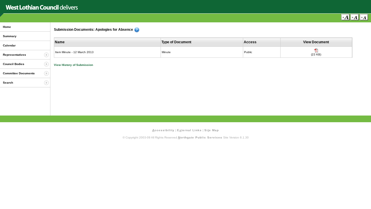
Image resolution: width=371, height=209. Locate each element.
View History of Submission (73, 64)
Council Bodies (13, 64)
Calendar (9, 45)
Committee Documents (19, 73)
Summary (10, 36)
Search (8, 82)
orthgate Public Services (200, 137)
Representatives (14, 54)
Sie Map (211, 130)
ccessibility (163, 130)
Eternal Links (189, 130)
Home (7, 26)
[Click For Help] (137, 30)
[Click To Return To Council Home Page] (42, 8)
